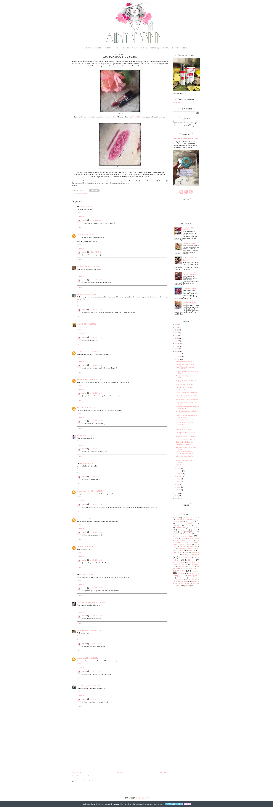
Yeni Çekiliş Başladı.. (189, 243)
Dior (198, 522)
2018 (176, 343)
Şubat (179, 487)
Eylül (178, 468)
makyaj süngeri (180, 578)
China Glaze (178, 522)
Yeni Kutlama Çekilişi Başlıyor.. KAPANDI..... (190, 303)
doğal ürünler (181, 566)
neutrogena (179, 579)
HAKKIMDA (175, 48)
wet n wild (196, 584)
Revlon (187, 542)
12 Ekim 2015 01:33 (95, 630)
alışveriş (195, 554)
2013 (176, 496)
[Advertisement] (120, 755)
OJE (117, 48)
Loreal (187, 530)
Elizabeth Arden (180, 524)
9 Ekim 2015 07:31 (90, 294)
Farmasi (152, 64)
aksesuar (194, 552)
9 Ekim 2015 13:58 (97, 491)
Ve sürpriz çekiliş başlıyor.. (188, 228)
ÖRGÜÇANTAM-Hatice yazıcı (86, 602)
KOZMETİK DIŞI (154, 48)
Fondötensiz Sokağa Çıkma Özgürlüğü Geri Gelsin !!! (184, 452)
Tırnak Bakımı (180, 550)
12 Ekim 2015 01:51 (91, 658)
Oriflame (175, 538)
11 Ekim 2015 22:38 (96, 504)
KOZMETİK (98, 48)
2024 (176, 327)
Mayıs (179, 479)
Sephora (193, 546)
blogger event (178, 562)
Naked (196, 534)
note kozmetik (192, 579)
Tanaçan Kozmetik (184, 548)
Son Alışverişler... (181, 390)
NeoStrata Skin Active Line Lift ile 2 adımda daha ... (187, 416)
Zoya (186, 552)
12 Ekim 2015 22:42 (96, 699)
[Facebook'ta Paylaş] (96, 190)
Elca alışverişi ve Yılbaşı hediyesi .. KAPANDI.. (191, 273)
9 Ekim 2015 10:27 (95, 379)
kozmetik (196, 571)
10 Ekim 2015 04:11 (87, 574)
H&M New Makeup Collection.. (185, 465)
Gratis (197, 528)
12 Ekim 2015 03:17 (96, 671)
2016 (176, 349)
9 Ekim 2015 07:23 (96, 266)
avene (180, 557)
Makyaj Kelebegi (82, 686)
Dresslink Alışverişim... (183, 427)
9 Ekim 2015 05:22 (87, 207)
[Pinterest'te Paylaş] (98, 190)
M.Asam (194, 530)
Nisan (179, 482)
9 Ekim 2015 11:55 (88, 435)
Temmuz (179, 473)
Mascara (194, 532)
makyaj (85, 193)
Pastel (183, 538)
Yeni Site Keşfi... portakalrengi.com (187, 399)
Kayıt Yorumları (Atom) (84, 776)
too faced (175, 583)
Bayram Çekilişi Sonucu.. (184, 445)
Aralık (179, 354)
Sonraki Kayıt (76, 772)
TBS (174, 548)
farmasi (80, 193)
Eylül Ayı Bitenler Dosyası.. (184, 442)
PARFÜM (134, 48)
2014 (176, 493)
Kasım (179, 356)
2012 (176, 498)
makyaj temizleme (193, 578)
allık (184, 555)
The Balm (196, 548)
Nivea (182, 536)
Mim (184, 534)
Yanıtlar (81, 216)
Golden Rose (181, 528)
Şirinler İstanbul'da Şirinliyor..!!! (185, 439)
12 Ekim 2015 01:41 (96, 643)
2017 (176, 346)
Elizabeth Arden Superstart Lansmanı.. (184, 423)
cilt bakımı (195, 564)
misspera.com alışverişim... (184, 361)
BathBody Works (187, 517)
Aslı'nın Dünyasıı (82, 630)
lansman (181, 573)
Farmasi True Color (110, 117)
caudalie (184, 564)
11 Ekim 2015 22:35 (96, 309)
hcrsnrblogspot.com (83, 491)
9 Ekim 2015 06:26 (95, 252)
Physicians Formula (193, 538)
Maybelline (176, 534)
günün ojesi (179, 570)
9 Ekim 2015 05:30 (95, 220)
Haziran (179, 476)
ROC (190, 540)
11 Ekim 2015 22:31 (96, 280)
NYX (190, 534)
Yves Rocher (177, 552)
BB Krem (176, 518)
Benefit (197, 518)
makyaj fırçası (193, 576)
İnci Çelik (80, 407)
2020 (176, 338)
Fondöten (187, 526)
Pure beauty (180, 540)
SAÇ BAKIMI (125, 48)
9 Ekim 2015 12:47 (87, 463)
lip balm (192, 573)
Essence (191, 524)
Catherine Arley (191, 519)
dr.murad (191, 566)
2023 (176, 330)
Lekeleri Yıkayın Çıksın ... (184, 429)
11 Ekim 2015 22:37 (96, 449)
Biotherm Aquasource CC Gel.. (185, 420)
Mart (178, 484)
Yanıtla (79, 212)
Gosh (191, 528)
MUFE (187, 532)
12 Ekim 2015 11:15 (94, 686)
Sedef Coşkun (81, 352)
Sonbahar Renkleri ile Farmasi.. (186, 436)
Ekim (178, 359)
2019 (176, 341)
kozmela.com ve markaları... (185, 387)
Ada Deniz (80, 294)
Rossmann (183, 546)
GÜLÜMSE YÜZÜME (83, 266)
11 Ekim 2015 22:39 (96, 588)
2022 (176, 332)
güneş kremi (192, 568)
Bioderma (179, 519)
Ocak (178, 490)
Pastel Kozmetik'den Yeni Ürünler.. (186, 392)
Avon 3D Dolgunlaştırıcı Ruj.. (185, 384)
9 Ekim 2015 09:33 (92, 352)
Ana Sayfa (88, 48)
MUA (180, 532)
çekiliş (178, 586)
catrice (175, 564)
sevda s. (79, 435)
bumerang (193, 562)
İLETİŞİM (184, 48)
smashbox (194, 581)
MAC (174, 532)
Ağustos (179, 471)
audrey (84, 220)
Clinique (190, 522)
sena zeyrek (81, 658)
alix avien (176, 555)
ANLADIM (187, 804)
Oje (191, 536)
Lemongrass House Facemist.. (185, 364)
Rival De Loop (186, 544)
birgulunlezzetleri (83, 379)
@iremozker (176, 103)
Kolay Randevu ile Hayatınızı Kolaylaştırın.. (185, 368)
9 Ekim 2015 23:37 (89, 546)
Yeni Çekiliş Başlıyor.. (190, 288)
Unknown (80, 234)
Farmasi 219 (136, 117)
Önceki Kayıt (164, 772)
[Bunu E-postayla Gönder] (90, 190)
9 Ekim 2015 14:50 (89, 519)
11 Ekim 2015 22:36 (96, 365)
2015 (176, 351)
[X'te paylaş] (94, 190)
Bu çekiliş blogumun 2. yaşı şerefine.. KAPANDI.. (190, 258)
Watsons (191, 550)
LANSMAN (143, 48)
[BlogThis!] (92, 190)
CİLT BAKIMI (109, 48)
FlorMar (176, 526)
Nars (174, 536)
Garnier (197, 526)
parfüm (175, 581)
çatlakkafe (80, 324)
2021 (176, 335)
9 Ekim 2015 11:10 (89, 407)
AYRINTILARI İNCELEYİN (174, 804)
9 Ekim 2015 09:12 (90, 324)
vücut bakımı (185, 584)
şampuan (187, 586)
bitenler (191, 560)
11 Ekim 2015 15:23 (102, 602)
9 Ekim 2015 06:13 (89, 234)
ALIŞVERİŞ (166, 48)
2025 (176, 324)
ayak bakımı (188, 557)
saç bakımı (184, 581)
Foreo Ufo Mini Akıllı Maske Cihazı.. (186, 138)
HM (179, 530)
